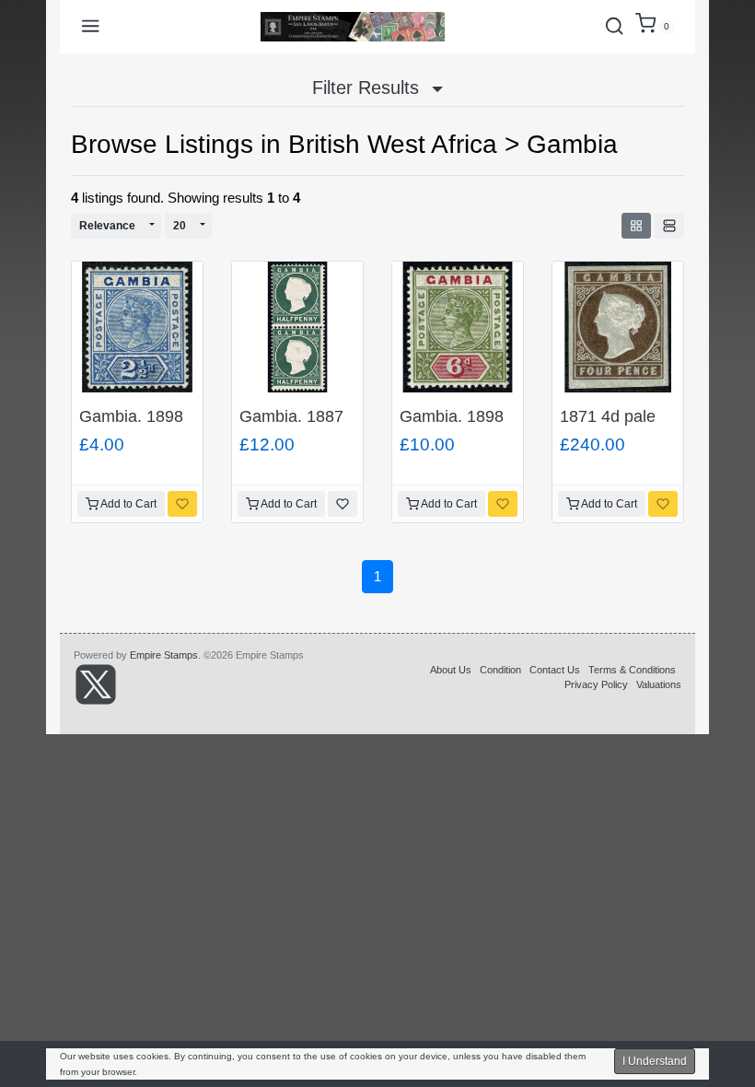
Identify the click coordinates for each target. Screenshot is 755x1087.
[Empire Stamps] (353, 26)
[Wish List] (182, 504)
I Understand (654, 1061)
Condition (500, 669)
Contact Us (554, 669)
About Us (450, 669)
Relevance (107, 225)
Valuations (658, 684)
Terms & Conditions (632, 669)
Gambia (572, 144)
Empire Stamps (164, 654)
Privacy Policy (596, 684)
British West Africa (392, 144)
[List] (669, 226)
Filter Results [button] (368, 87)
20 (179, 225)
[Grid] (636, 226)
